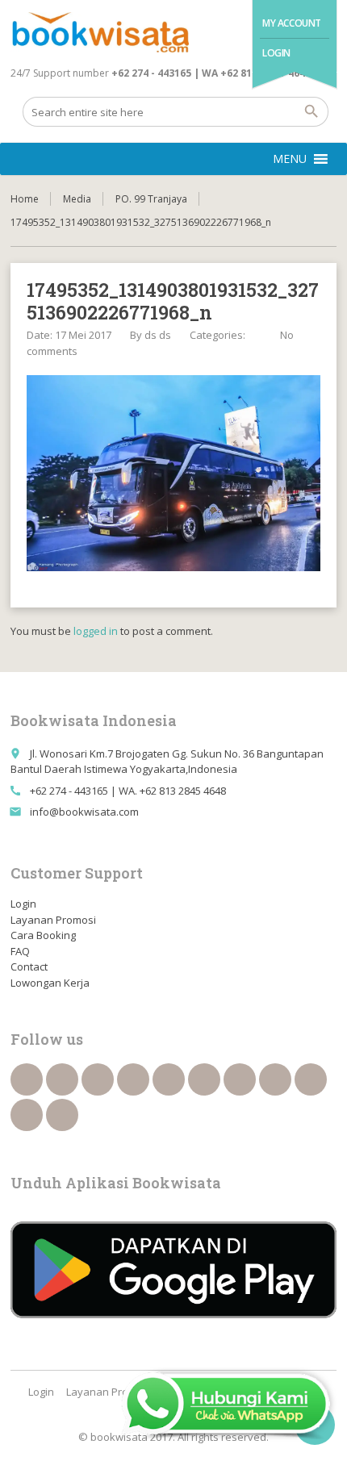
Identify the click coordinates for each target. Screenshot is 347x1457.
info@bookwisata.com (84, 811)
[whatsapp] (311, 1079)
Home (24, 199)
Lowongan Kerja (50, 982)
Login (276, 53)
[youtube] (204, 1079)
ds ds (157, 335)
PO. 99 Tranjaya (151, 199)
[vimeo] (240, 1079)
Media (77, 199)
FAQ (20, 951)
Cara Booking (43, 935)
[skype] (62, 1115)
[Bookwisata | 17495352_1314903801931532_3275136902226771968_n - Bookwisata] (99, 32)
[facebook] (26, 1079)
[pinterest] (275, 1079)
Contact (29, 966)
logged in (95, 631)
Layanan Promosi (53, 919)
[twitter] (62, 1079)
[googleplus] (169, 1079)
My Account (291, 23)
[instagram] (26, 1115)
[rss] (98, 1079)
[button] (290, 159)
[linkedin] (133, 1079)
